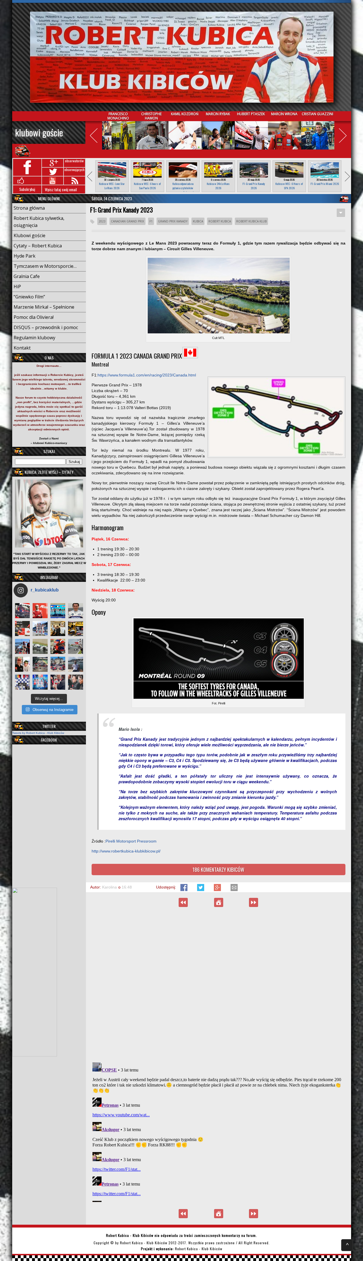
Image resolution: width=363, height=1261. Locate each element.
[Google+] (218, 889)
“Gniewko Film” (29, 297)
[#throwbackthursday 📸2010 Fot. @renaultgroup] (75, 628)
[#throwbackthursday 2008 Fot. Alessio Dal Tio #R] (40, 646)
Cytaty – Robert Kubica (38, 246)
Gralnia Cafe (27, 276)
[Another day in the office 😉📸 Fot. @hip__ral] (58, 646)
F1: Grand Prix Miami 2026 (325, 184)
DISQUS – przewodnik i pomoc (46, 327)
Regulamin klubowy (34, 337)
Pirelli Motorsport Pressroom (131, 841)
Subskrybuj (27, 189)
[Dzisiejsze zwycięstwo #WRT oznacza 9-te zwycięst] (40, 628)
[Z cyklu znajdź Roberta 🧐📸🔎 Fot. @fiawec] (40, 664)
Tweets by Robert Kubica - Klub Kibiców (38, 732)
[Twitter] (201, 889)
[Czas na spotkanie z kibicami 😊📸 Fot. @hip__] (75, 682)
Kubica (198, 221)
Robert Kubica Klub (251, 221)
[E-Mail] (234, 889)
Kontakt (22, 348)
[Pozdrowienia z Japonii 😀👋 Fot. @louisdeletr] (58, 628)
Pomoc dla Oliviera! (34, 317)
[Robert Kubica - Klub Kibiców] (181, 57)
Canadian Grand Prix (127, 221)
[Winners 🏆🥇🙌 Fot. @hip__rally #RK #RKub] (40, 682)
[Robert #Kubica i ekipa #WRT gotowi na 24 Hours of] (58, 664)
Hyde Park (24, 256)
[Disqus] (218, 984)
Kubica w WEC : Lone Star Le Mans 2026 (112, 186)
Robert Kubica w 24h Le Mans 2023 (253, 902)
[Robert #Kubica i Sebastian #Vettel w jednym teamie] (22, 628)
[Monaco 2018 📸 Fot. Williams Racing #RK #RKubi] (75, 664)
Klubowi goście (39, 132)
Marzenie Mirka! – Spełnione (44, 307)
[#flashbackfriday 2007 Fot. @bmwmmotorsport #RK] (75, 610)
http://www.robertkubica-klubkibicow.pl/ (126, 851)
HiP (17, 286)
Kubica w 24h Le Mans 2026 (218, 186)
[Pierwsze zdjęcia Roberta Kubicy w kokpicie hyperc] (22, 610)
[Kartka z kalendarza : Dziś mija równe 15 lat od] (75, 646)
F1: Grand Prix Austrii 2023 (183, 902)
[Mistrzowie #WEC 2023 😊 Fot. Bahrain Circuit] (58, 610)
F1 (151, 221)
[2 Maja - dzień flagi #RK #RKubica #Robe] (22, 682)
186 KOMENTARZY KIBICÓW (218, 869)
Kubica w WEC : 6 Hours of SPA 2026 (289, 186)
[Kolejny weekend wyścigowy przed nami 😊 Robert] (22, 646)
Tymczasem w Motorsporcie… (45, 266)
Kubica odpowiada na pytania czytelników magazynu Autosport (183, 188)
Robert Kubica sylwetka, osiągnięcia (39, 221)
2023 (102, 221)
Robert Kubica (219, 221)
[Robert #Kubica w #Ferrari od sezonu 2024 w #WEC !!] (40, 610)
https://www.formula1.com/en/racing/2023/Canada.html (147, 375)
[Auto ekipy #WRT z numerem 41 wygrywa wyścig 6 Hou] (58, 682)
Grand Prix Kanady (172, 221)
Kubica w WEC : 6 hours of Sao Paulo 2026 (147, 186)
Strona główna (29, 208)
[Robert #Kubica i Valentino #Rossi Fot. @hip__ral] (22, 664)
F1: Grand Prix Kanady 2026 (253, 186)
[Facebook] (184, 889)
